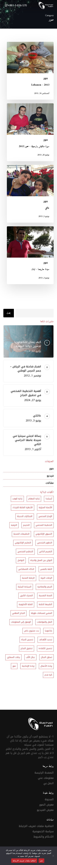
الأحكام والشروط (43, 836)
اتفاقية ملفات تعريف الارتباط (36, 826)
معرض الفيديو (45, 809)
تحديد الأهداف (45, 640)
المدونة (49, 799)
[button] (6, 5)
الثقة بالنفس (46, 569)
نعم (41, 860)
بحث (9, 313)
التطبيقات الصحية (21, 534)
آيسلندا (49, 499)
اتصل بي (48, 783)
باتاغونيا (48, 631)
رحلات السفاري (13, 657)
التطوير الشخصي (44, 543)
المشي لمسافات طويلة (41, 613)
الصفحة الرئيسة (44, 772)
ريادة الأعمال (46, 666)
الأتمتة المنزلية (45, 507)
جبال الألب (30, 657)
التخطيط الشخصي (44, 525)
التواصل (21, 560)
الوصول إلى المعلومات (21, 622)
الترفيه (14, 525)
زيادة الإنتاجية (28, 666)
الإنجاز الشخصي (45, 516)
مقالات (49, 483)
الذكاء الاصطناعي (26, 569)
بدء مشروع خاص (31, 631)
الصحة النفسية (45, 596)
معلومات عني (46, 777)
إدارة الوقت (17, 499)
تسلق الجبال (46, 657)
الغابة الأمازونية (26, 604)
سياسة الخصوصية (43, 831)
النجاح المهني (18, 613)
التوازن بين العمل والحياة (41, 560)
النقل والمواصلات (44, 622)
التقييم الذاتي (45, 552)
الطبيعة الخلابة (45, 604)
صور (45, 78)
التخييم (26, 525)
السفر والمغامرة (44, 587)
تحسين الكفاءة (45, 648)
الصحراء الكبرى (26, 596)
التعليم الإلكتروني (23, 543)
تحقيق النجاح (26, 648)
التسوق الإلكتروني (44, 534)
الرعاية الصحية (28, 578)
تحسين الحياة (27, 640)
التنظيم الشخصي (25, 552)
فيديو (50, 476)
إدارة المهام (33, 499)
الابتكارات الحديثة (24, 516)
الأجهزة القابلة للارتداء (23, 507)
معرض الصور (46, 804)
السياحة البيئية (24, 587)
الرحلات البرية (46, 578)
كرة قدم (48, 675)
